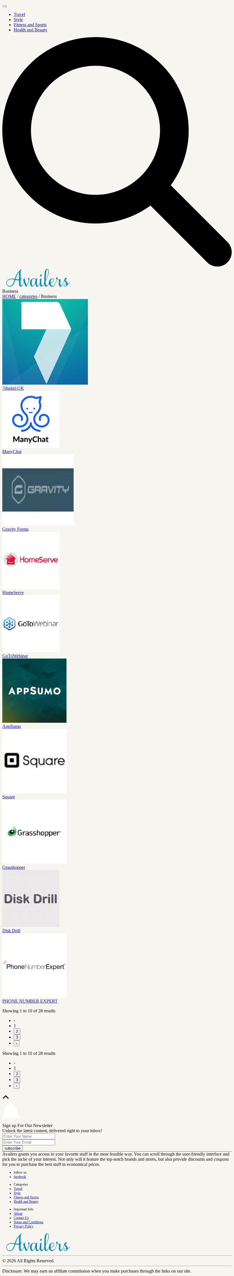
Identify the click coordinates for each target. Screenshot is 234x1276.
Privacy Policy (23, 1226)
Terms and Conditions (28, 1222)
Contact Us (21, 1218)
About (18, 1214)
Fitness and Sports (30, 24)
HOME (9, 296)
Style (18, 19)
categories (28, 296)
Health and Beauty (30, 29)
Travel (19, 14)
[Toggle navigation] (4, 6)
